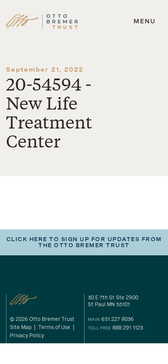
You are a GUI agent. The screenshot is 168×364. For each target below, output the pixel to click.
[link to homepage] (42, 21)
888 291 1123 (127, 328)
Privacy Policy (27, 336)
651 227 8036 (117, 319)
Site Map (20, 327)
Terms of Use (54, 327)
